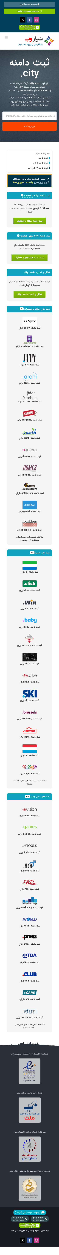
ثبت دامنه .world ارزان (29, 926)
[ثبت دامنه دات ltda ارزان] (29, 953)
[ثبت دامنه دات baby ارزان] (29, 618)
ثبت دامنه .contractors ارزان (29, 493)
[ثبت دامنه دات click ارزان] (29, 581)
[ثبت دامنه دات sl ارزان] (29, 563)
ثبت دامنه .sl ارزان (29, 572)
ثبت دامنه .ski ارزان (29, 700)
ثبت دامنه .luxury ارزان (30, 328)
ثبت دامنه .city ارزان (29, 365)
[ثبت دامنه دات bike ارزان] (29, 672)
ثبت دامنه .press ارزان (29, 944)
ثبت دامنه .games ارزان (29, 834)
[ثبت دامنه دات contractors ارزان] (29, 484)
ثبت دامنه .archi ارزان (29, 383)
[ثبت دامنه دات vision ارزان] (29, 806)
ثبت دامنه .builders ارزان (29, 530)
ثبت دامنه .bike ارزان (30, 682)
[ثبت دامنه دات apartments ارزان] (29, 337)
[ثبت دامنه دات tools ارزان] (29, 843)
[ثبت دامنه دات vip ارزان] (29, 654)
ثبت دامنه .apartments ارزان (30, 346)
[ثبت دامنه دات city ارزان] (29, 355)
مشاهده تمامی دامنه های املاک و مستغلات (30, 539)
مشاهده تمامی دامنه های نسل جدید (29, 1026)
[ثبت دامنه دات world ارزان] (29, 916)
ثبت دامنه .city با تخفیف (29, 221)
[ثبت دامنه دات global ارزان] (29, 502)
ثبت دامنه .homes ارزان (29, 475)
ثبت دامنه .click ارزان (29, 590)
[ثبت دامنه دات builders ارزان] (29, 520)
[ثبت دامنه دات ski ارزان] (29, 691)
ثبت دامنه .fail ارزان (29, 889)
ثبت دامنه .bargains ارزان (29, 420)
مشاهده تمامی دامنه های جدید (29, 782)
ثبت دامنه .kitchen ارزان (29, 401)
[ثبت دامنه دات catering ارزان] (29, 636)
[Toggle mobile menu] (6, 37)
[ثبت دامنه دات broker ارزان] (29, 447)
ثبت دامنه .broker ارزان (29, 456)
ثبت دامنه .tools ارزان (29, 852)
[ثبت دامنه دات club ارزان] (29, 971)
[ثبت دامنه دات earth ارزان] (29, 429)
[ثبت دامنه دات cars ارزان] (29, 990)
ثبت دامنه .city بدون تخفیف (29, 258)
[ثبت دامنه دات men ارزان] (29, 861)
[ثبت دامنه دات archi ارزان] (29, 374)
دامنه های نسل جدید (40, 796)
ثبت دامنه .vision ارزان (29, 816)
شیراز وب (21, 1230)
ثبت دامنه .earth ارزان (29, 438)
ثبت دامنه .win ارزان (29, 608)
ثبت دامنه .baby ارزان (29, 627)
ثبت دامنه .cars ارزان (29, 999)
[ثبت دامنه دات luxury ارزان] (29, 319)
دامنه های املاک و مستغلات (37, 309)
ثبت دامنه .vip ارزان (29, 663)
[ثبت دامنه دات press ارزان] (29, 935)
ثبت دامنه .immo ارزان (29, 737)
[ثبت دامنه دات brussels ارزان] (29, 709)
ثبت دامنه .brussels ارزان (29, 718)
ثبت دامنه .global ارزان (29, 511)
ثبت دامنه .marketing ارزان (29, 907)
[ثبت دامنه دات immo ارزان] (29, 727)
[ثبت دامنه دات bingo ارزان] (29, 764)
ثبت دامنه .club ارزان (30, 981)
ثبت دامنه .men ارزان (30, 871)
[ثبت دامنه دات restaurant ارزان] (29, 1008)
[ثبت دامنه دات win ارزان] (29, 599)
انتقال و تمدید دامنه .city (29, 294)
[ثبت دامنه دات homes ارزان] (29, 465)
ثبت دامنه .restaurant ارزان (29, 1017)
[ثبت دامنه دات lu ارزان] (29, 746)
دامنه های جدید (42, 553)
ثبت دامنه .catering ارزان (29, 645)
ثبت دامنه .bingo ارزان (29, 773)
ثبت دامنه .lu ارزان (29, 755)
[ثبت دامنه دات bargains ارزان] (29, 410)
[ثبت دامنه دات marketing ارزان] (29, 898)
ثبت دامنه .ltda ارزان (29, 962)
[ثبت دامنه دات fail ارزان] (29, 880)
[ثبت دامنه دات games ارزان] (29, 825)
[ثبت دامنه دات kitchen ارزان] (29, 392)
